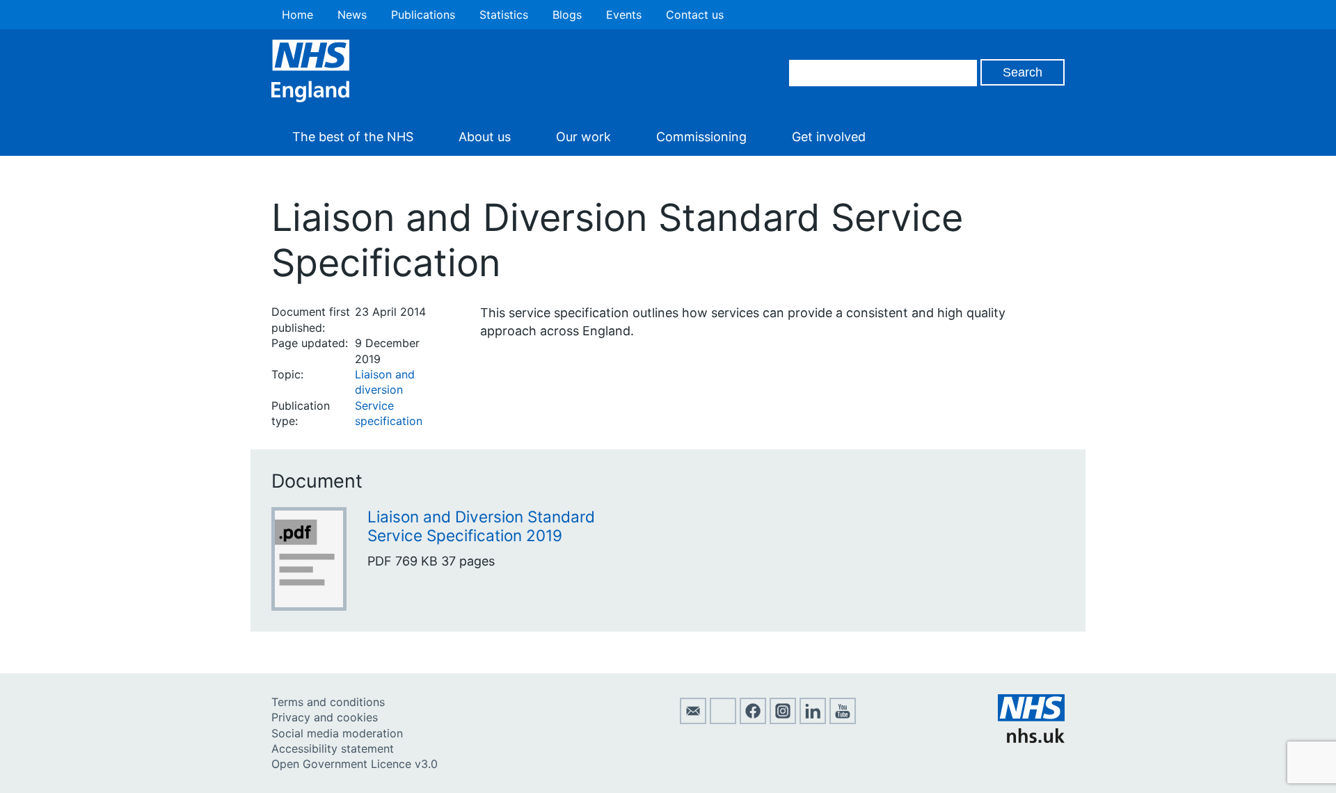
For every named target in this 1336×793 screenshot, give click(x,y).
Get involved (829, 136)
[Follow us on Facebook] (753, 720)
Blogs (567, 15)
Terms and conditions (328, 702)
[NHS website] (1031, 739)
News (352, 15)
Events (624, 15)
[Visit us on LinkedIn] (813, 720)
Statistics (503, 15)
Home (297, 15)
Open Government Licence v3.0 (354, 764)
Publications (423, 15)
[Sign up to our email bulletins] (693, 720)
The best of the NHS (352, 136)
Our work (583, 136)
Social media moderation (337, 733)
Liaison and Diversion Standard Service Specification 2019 (481, 526)
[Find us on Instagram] (783, 720)
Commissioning (701, 136)
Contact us (695, 15)
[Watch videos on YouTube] (842, 720)
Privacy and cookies (324, 717)
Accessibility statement (332, 748)
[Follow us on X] (723, 720)
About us (485, 136)
